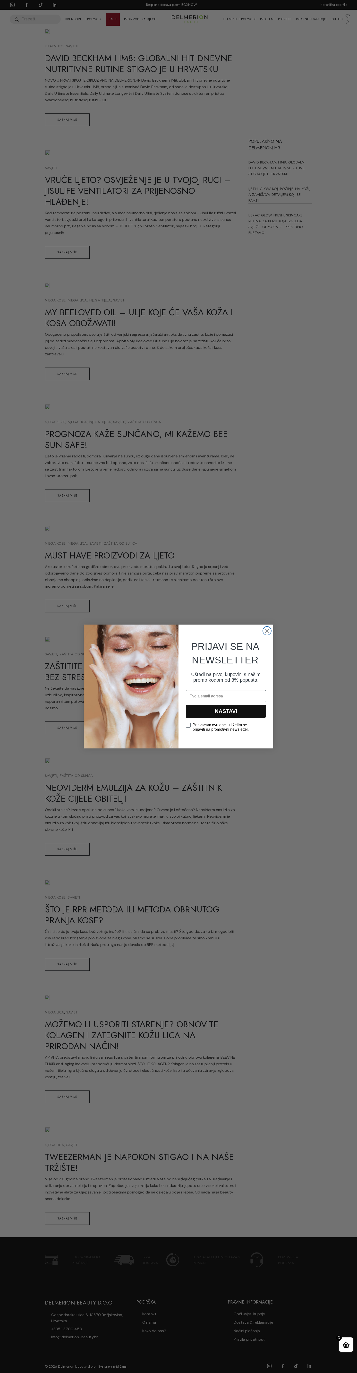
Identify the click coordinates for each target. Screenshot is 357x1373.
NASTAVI (226, 711)
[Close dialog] (267, 630)
